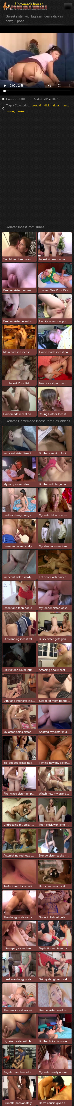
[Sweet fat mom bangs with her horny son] (55, 686)
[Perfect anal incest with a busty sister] (19, 872)
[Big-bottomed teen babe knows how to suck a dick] (55, 933)
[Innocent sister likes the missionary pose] (19, 438)
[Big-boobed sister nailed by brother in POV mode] (19, 748)
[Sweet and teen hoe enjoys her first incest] (19, 593)
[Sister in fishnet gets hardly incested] (55, 902)
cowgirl (36, 105)
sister (10, 111)
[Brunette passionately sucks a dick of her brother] (19, 1088)
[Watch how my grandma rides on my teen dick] (55, 779)
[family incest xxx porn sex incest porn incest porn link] (68, 6)
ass (65, 105)
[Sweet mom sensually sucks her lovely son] (19, 531)
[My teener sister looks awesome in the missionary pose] (55, 593)
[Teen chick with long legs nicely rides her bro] (55, 810)
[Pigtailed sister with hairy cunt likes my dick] (19, 1026)
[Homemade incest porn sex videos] (24, 6)
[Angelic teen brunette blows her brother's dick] (19, 1057)
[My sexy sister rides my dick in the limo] (19, 469)
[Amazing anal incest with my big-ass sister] (55, 655)
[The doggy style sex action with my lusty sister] (19, 902)
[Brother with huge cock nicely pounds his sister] (55, 469)
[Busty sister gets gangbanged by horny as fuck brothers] (55, 624)
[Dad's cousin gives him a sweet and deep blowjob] (55, 1088)
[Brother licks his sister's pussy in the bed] (55, 1026)
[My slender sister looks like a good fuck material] (55, 531)
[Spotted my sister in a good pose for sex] (55, 717)
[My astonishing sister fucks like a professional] (19, 717)
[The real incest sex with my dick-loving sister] (19, 995)
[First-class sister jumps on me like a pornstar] (19, 779)
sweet (21, 111)
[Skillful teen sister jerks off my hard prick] (19, 655)
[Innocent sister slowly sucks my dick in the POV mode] (19, 562)
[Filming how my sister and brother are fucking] (55, 748)
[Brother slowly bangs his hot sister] (19, 500)
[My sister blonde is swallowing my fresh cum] (55, 500)
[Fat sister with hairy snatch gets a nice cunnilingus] (55, 562)
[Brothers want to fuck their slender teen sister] (55, 438)
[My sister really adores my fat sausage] (55, 1057)
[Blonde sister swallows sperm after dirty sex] (55, 995)
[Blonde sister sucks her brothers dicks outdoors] (55, 841)
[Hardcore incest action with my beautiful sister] (55, 872)
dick (47, 105)
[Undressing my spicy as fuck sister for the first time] (19, 810)
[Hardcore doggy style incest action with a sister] (19, 964)
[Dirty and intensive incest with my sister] (19, 686)
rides (56, 105)
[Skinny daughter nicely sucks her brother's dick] (55, 964)
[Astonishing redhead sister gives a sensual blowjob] (19, 841)
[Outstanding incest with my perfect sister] (19, 624)
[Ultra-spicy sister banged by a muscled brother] (19, 933)
